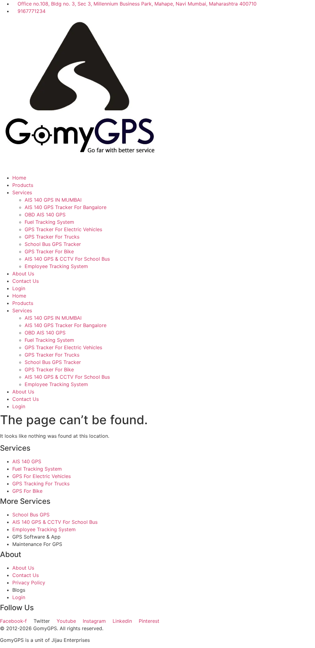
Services (22, 192)
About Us (23, 274)
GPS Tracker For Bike (49, 251)
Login (18, 288)
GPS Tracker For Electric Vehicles (63, 229)
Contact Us (25, 281)
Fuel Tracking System (49, 222)
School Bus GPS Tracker (53, 244)
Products (22, 185)
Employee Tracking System (56, 266)
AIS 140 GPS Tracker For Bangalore (65, 207)
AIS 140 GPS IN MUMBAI (53, 200)
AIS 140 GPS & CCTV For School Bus (67, 259)
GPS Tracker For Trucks (52, 237)
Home (19, 178)
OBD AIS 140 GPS (45, 214)
